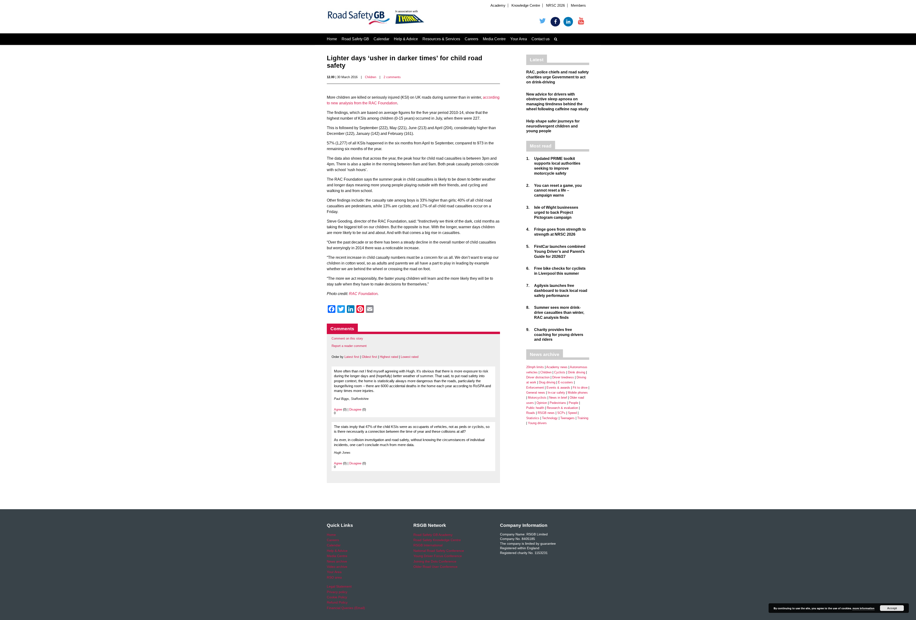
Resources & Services (441, 39)
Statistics (532, 418)
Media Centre (494, 39)
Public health (535, 408)
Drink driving (576, 372)
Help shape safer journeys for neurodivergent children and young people (553, 126)
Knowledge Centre (525, 5)
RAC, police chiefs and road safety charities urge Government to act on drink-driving (557, 77)
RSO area (334, 577)
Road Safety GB (355, 39)
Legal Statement (339, 586)
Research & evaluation (562, 408)
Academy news (556, 367)
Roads (530, 413)
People (573, 403)
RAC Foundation (363, 294)
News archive (337, 561)
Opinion (541, 403)
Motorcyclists (537, 397)
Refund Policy (337, 602)
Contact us (540, 39)
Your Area (518, 39)
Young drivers (537, 423)
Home (332, 39)
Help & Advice (406, 39)
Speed (572, 413)
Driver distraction (538, 377)
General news (535, 392)
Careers (471, 39)
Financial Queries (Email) (346, 608)
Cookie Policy (337, 597)
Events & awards (558, 387)
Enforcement (535, 387)
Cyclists (559, 372)
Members (578, 5)
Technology (550, 418)
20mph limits (535, 367)
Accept (892, 608)
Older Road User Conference (435, 567)
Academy (497, 5)
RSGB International (427, 545)
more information (863, 608)
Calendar (381, 39)
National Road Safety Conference (438, 551)
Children (370, 77)
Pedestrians (558, 403)
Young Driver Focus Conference (437, 556)
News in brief (558, 397)
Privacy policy (337, 592)
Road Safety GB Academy (433, 535)
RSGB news (546, 413)
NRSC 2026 (555, 5)
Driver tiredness (563, 377)
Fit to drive (580, 387)
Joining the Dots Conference (434, 561)
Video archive (337, 567)
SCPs (561, 413)
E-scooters (565, 382)
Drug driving (547, 382)
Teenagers (567, 418)
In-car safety (556, 392)
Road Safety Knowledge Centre (437, 540)
